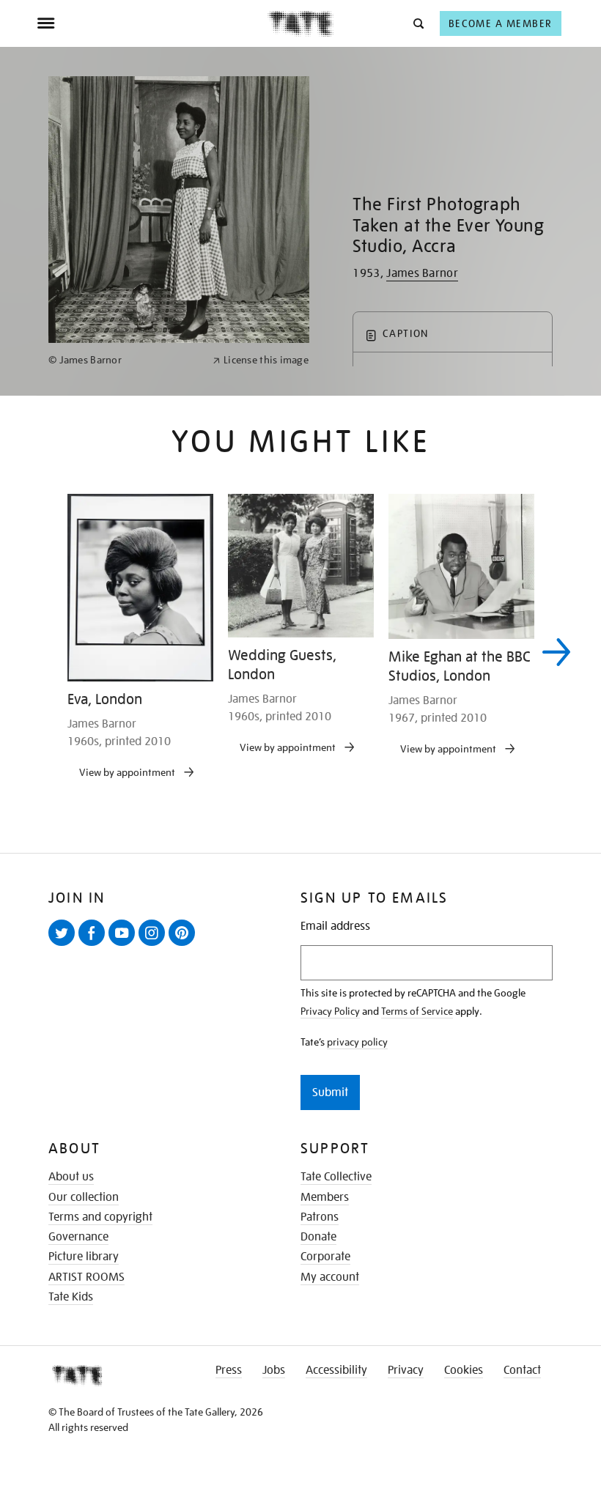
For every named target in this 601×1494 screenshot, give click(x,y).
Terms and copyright (100, 1217)
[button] (417, 23)
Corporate (325, 1256)
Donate (318, 1236)
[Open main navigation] (152, 23)
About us (71, 1176)
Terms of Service (417, 1011)
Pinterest (184, 945)
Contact (522, 1370)
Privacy (406, 1370)
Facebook (94, 945)
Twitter (64, 945)
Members (324, 1197)
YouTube (124, 945)
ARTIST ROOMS (86, 1277)
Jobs (273, 1370)
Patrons (319, 1217)
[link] (124, 360)
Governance (78, 1236)
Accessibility (336, 1370)
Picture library (83, 1256)
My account (329, 1277)
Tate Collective (336, 1176)
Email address (335, 926)
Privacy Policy (330, 1011)
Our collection (83, 1197)
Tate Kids (70, 1297)
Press (228, 1370)
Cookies (463, 1370)
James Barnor (422, 273)
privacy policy (357, 1042)
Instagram (154, 945)
